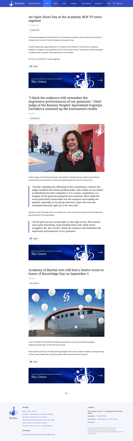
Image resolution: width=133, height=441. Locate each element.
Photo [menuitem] (64, 3)
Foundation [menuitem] (99, 3)
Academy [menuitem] (74, 3)
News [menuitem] (47, 3)
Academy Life (34, 30)
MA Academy (34, 283)
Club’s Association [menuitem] (35, 3)
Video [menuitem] (55, 3)
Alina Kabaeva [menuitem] (86, 3)
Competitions (35, 118)
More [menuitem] (109, 3)
